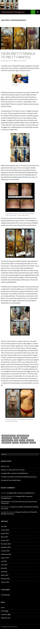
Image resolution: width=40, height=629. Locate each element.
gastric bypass (7, 438)
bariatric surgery (23, 435)
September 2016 (6, 554)
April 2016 (4, 571)
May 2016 (4, 568)
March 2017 (4, 537)
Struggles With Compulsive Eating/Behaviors (14, 473)
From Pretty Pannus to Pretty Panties (18, 55)
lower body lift (7, 440)
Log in (3, 607)
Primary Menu (37, 12)
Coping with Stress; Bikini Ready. (11, 480)
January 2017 (5, 540)
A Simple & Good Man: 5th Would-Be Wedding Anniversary (19, 477)
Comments (5, 614)
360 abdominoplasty (9, 435)
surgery (15, 442)
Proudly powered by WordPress (9, 626)
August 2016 (5, 558)
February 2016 (5, 578)
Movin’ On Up (5, 466)
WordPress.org (5, 618)
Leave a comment (21, 60)
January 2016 (5, 582)
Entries (4, 611)
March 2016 (4, 575)
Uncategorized (5, 595)
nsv (16, 440)
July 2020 (4, 526)
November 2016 (6, 547)
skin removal (6, 442)
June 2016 (4, 565)
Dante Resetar (5, 501)
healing (16, 438)
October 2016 (5, 551)
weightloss (24, 442)
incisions (24, 438)
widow (33, 442)
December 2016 (6, 544)
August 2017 (5, 533)
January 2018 (5, 530)
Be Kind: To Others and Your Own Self (12, 470)
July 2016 (4, 561)
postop (22, 440)
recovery (30, 440)
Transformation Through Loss (13, 12)
